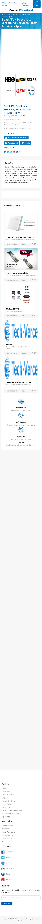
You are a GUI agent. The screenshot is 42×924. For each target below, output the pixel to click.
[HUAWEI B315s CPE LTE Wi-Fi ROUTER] (21, 223)
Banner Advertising (8, 832)
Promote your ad (7, 835)
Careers (4, 788)
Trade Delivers (6, 838)
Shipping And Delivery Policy (11, 813)
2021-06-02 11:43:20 (13, 353)
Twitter (8, 857)
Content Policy (6, 807)
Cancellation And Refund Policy (12, 810)
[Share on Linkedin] (8, 152)
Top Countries (6, 817)
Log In (25, 3)
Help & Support (6, 791)
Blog (3, 798)
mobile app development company (18, 382)
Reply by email (13, 143)
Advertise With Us (7, 795)
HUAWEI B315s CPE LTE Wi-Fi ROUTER (20, 237)
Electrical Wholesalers (28, 239)
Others (23, 311)
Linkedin (9, 863)
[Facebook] (5, 152)
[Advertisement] (21, 52)
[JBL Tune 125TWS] (21, 295)
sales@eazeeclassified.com (26, 445)
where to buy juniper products (17, 273)
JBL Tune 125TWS (12, 309)
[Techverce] (21, 330)
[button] (6, 86)
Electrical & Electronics (13, 239)
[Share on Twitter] (11, 152)
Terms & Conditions (8, 801)
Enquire (27, 143)
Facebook (9, 852)
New (24, 244)
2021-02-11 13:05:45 (13, 280)
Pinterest (9, 879)
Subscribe (7, 903)
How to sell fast (7, 826)
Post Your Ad (36, 4)
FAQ (2, 841)
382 (23, 116)
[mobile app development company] (21, 368)
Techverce (9, 345)
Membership (5, 829)
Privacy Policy (6, 804)
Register (26, 5)
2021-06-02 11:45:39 (13, 391)
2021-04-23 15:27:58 (13, 316)
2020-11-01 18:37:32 (13, 244)
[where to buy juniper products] (21, 259)
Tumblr (8, 874)
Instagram (9, 868)
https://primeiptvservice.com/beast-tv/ (18, 128)
